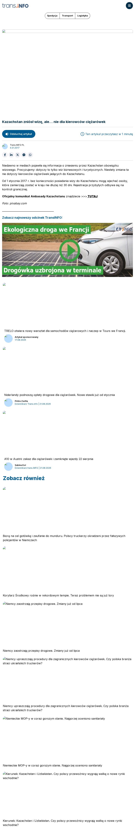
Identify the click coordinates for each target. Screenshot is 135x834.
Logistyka (82, 15)
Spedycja (52, 15)
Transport (67, 15)
